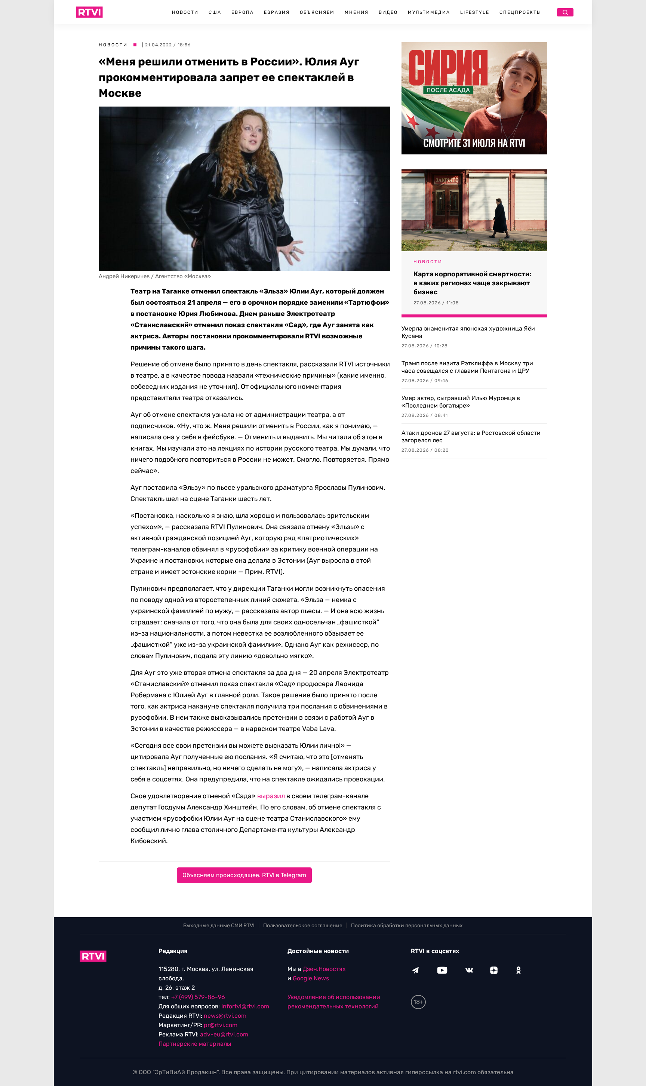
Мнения (357, 12)
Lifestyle (474, 12)
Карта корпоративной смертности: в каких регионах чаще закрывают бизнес (472, 283)
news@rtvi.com (225, 1015)
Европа (242, 12)
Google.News (311, 978)
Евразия (277, 12)
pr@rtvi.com (220, 1025)
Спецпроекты (520, 12)
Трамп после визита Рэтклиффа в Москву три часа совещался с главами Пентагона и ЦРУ (467, 367)
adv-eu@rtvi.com (224, 1034)
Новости (185, 12)
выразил (271, 796)
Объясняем (317, 12)
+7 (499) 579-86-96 (198, 997)
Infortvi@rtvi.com (245, 1006)
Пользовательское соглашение (302, 925)
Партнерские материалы (195, 1043)
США (215, 12)
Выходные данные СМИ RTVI (219, 925)
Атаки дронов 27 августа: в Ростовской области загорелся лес (471, 436)
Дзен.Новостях (324, 968)
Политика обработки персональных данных (407, 925)
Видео (388, 12)
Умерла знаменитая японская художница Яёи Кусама (468, 332)
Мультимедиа (429, 12)
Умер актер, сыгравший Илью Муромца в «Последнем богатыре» (461, 401)
